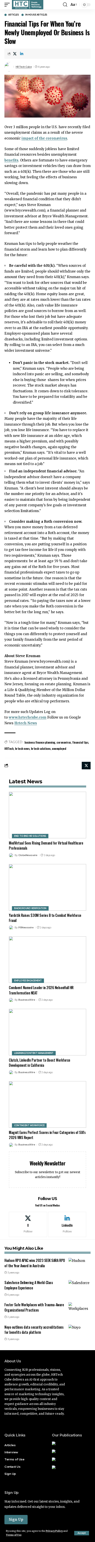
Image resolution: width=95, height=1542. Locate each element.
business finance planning (40, 742)
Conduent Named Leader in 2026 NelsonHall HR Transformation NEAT (41, 990)
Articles (13, 15)
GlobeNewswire (27, 855)
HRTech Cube (24, 66)
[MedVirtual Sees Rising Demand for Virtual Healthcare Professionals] (47, 815)
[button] (81, 1533)
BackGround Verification (30, 908)
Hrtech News (25, 723)
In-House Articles (36, 15)
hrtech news (22, 748)
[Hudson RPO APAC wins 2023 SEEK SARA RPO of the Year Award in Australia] (79, 1264)
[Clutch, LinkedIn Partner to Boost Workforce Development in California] (47, 1032)
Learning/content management (33, 1053)
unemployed (59, 748)
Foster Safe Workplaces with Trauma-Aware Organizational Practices (34, 1307)
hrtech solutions (41, 748)
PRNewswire (25, 927)
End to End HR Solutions (30, 836)
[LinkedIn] (67, 1224)
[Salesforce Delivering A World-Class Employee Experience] (79, 1286)
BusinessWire (26, 999)
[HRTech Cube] (27, 4)
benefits (11, 160)
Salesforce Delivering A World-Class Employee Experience (28, 1285)
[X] (28, 1224)
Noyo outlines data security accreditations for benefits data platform (33, 1329)
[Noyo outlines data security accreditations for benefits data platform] (79, 1331)
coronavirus (64, 742)
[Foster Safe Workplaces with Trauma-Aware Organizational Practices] (79, 1309)
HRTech (8, 748)
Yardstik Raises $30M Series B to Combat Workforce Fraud (45, 918)
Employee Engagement (28, 980)
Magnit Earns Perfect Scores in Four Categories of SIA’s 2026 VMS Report (47, 1135)
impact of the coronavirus (44, 138)
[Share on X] (15, 53)
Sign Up (16, 1519)
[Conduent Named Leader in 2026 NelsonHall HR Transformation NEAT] (47, 959)
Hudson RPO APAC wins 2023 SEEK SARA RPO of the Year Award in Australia (34, 1263)
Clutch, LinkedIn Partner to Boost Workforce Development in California (39, 1062)
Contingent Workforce (29, 1125)
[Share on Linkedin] (22, 53)
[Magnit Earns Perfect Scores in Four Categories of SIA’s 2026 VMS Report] (47, 1104)
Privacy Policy (54, 1531)
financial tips (80, 742)
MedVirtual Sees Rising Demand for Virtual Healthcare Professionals (46, 845)
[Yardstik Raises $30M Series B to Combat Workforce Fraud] (47, 887)
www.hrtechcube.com (27, 717)
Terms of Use (13, 1535)
